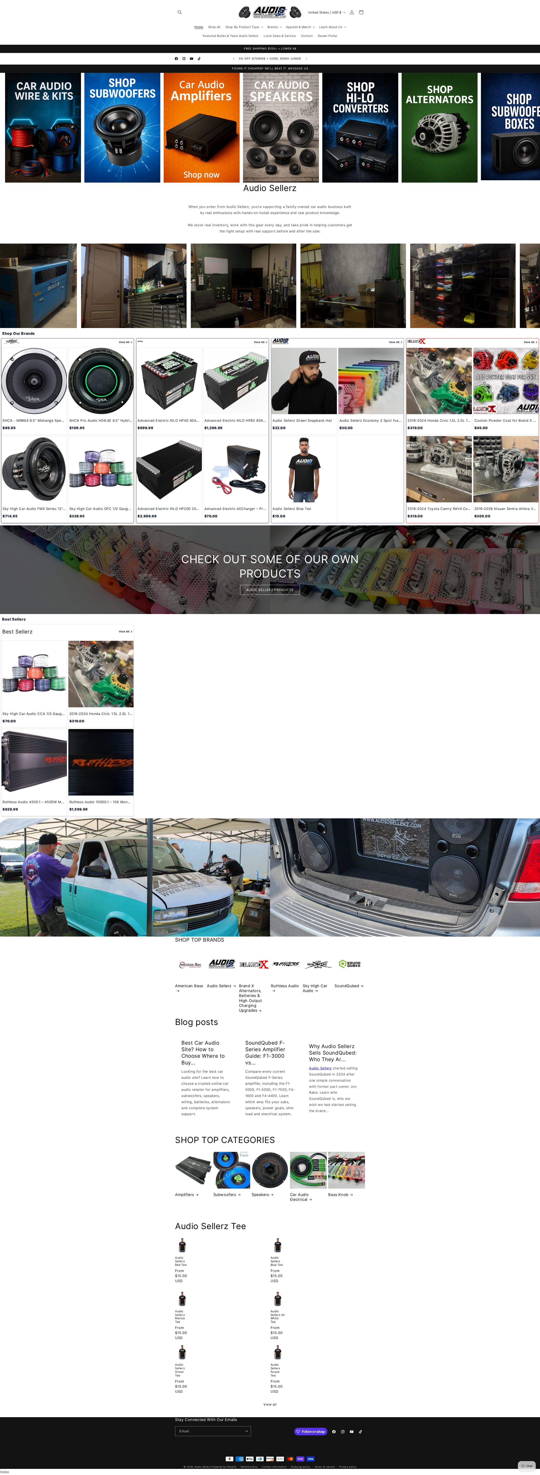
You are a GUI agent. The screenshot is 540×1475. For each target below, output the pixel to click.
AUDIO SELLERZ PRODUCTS (270, 590)
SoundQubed (347, 986)
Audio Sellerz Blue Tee (277, 1261)
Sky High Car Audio (315, 988)
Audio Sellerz (219, 986)
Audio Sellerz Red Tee (181, 1261)
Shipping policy (300, 1466)
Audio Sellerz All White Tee (278, 1317)
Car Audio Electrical (299, 1197)
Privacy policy (347, 1466)
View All (124, 342)
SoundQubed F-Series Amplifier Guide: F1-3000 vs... (265, 1053)
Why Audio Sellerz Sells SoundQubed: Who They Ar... (333, 1052)
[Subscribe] (246, 1431)
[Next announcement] (306, 59)
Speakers (260, 1194)
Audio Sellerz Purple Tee (275, 1370)
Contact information (274, 1466)
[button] (179, 12)
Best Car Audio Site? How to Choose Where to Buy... (203, 1053)
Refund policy (249, 1466)
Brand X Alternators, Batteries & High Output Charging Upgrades (250, 998)
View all (270, 1404)
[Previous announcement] (233, 59)
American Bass (189, 986)
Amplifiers (184, 1194)
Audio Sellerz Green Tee (180, 1370)
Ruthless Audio (285, 986)
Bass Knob (338, 1194)
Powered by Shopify (224, 1466)
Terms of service (325, 1466)
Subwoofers (224, 1194)
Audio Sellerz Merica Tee (180, 1317)
